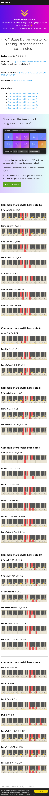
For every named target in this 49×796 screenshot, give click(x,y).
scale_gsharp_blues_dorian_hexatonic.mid (28, 61)
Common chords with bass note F (22, 108)
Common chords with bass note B (22, 99)
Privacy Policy (18, 786)
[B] (14, 75)
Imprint (5, 786)
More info (33, 794)
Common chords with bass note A (22, 96)
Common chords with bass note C (22, 102)
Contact (30, 786)
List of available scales (22, 80)
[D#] (30, 72)
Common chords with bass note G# (23, 93)
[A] (7, 75)
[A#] (10, 75)
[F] (37, 72)
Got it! (41, 791)
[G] (44, 72)
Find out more (12, 184)
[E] (34, 72)
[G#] (3, 75)
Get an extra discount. (36, 28)
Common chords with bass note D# (23, 105)
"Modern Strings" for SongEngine (27, 22)
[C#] (22, 72)
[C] (18, 72)
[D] (26, 72)
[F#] (40, 72)
